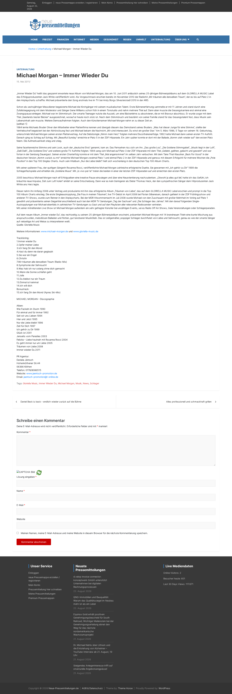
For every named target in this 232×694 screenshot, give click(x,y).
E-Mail (21, 505)
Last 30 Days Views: (174, 584)
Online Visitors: (171, 573)
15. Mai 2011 (23, 81)
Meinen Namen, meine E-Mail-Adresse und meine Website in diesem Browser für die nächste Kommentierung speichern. (84, 533)
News (86, 383)
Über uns (181, 39)
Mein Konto (107, 2)
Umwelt (141, 39)
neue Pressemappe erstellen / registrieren (77, 2)
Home (34, 39)
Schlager (94, 383)
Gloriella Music (30, 383)
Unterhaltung (160, 39)
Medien (94, 39)
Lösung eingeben (26, 476)
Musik (79, 383)
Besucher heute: (172, 578)
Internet (79, 39)
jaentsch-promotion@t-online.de (41, 377)
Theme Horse (125, 688)
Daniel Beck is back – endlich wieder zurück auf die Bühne (51, 401)
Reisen (127, 39)
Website (21, 519)
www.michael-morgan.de (54, 231)
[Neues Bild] (39, 472)
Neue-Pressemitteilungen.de (64, 688)
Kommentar (23, 432)
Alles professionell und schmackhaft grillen (188, 401)
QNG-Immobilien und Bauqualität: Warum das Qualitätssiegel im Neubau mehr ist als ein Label (93, 600)
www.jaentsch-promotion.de (41, 373)
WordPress (164, 688)
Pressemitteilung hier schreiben (132, 2)
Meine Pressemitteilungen (165, 2)
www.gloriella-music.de (85, 231)
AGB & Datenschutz (92, 688)
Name (21, 491)
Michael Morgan (66, 383)
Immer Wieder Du (48, 383)
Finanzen (63, 39)
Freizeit (47, 39)
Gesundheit (111, 39)
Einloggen (47, 2)
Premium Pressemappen (193, 2)
